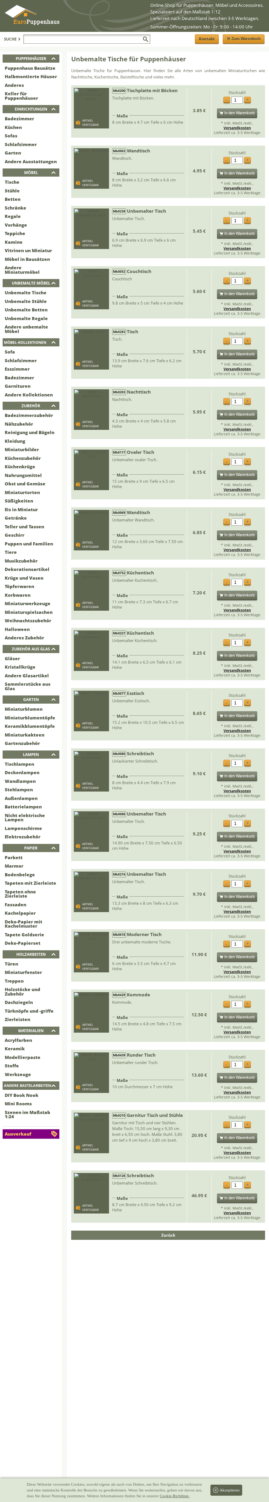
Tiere (11, 552)
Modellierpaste (22, 1057)
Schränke (15, 208)
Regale (13, 216)
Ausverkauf (18, 1134)
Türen (11, 964)
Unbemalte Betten (26, 310)
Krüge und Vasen (24, 578)
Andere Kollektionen (29, 395)
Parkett (14, 857)
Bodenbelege (20, 875)
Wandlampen (20, 781)
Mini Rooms (18, 1104)
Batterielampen (23, 807)
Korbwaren (17, 595)
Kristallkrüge (20, 667)
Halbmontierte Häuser (31, 76)
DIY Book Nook (21, 1095)
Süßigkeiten (19, 501)
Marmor (14, 866)
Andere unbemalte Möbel (26, 329)
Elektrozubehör (22, 837)
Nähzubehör (19, 424)
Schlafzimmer (21, 144)
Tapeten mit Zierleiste (30, 883)
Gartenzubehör (22, 743)
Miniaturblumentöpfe (30, 718)
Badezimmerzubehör (29, 415)
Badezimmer (19, 119)
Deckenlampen (22, 772)
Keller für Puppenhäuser (21, 96)
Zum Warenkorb (246, 38)
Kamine (14, 242)
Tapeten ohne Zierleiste (20, 894)
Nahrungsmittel (23, 475)
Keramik (15, 1049)
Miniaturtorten (22, 492)
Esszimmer (17, 369)
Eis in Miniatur (21, 509)
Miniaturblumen (24, 709)
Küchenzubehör (23, 458)
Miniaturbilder (22, 449)
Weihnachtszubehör (28, 621)
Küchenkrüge (20, 467)
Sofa (10, 352)
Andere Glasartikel (27, 676)
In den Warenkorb (239, 113)
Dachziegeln (19, 1002)
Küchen (13, 127)
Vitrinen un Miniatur (28, 250)
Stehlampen (19, 790)
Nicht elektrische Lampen (25, 817)
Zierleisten (17, 1019)
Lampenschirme (23, 828)
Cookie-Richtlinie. (175, 1496)
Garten (13, 153)
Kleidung (15, 441)
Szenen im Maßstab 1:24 (27, 1114)
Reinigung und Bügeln (29, 432)
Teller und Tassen (24, 527)
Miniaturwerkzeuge (27, 603)
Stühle (12, 191)
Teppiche (15, 233)
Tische (12, 182)
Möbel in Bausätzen (27, 259)
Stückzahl (237, 93)
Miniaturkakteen (24, 735)
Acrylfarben (18, 1040)
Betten (12, 199)
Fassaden (15, 905)
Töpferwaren (19, 586)
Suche (10, 39)
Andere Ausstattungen (31, 161)
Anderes (14, 85)
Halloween (17, 629)
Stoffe (12, 1066)
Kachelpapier (20, 913)
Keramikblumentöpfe (30, 726)
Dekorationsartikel (27, 569)
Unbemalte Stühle (26, 301)
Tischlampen (19, 764)
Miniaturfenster (23, 972)
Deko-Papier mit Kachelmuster (23, 924)
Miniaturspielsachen (29, 612)
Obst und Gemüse (25, 484)
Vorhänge (16, 225)
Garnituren (17, 386)
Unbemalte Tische (25, 293)
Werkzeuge (18, 1074)
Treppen (14, 981)
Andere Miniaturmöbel (22, 270)
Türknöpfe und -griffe (29, 1011)
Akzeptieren (230, 1490)
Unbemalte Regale (26, 318)
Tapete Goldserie (24, 935)
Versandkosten (237, 128)
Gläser (12, 658)
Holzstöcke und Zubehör (22, 991)
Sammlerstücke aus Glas (27, 686)
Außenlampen (21, 798)
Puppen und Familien (29, 544)
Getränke (16, 518)
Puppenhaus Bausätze (30, 68)
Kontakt (207, 38)
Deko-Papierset (22, 943)
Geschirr (14, 535)
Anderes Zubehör (24, 638)
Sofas (11, 136)
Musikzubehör (21, 561)
